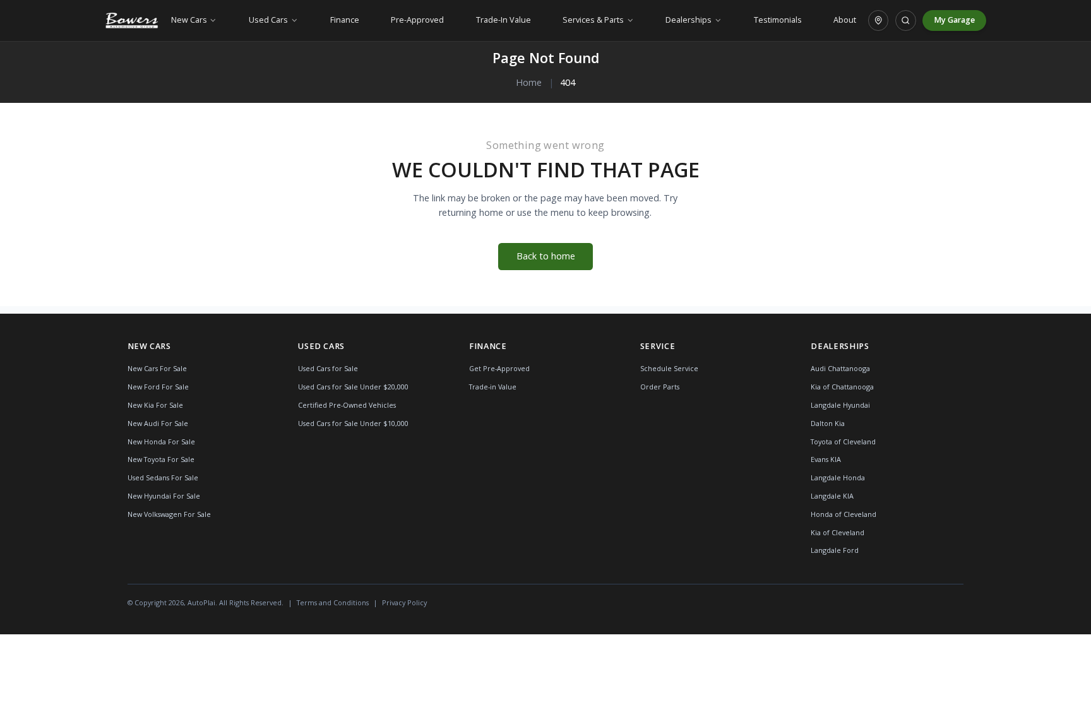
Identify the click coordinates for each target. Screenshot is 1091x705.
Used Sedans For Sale (163, 477)
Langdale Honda (838, 477)
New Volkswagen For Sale (169, 514)
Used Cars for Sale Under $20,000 (353, 386)
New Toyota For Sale (161, 459)
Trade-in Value (492, 386)
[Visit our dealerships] (878, 20)
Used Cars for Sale (328, 368)
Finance (344, 20)
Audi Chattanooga (840, 368)
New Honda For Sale (161, 441)
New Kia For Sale (155, 405)
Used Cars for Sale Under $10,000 (353, 423)
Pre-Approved (417, 20)
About (844, 20)
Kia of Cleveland (837, 532)
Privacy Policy (404, 602)
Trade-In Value (503, 20)
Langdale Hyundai (840, 405)
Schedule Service (669, 368)
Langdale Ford (835, 550)
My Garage (954, 20)
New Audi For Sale (158, 423)
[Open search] (905, 20)
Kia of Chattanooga (842, 386)
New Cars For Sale (157, 368)
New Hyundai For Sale (164, 496)
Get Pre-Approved (499, 368)
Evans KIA (826, 459)
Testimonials (778, 20)
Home (529, 82)
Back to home (545, 256)
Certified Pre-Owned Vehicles (347, 405)
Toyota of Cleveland (843, 441)
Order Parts (659, 386)
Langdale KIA (832, 496)
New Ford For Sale (158, 386)
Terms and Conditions (333, 602)
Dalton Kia (828, 423)
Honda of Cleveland (843, 514)
